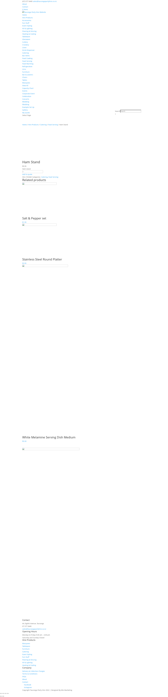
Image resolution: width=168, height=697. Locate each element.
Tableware (26, 36)
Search (117, 111)
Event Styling (27, 26)
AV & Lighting (27, 28)
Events (24, 91)
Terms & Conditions (29, 674)
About (24, 4)
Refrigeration (27, 66)
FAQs (24, 676)
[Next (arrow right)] (3, 696)
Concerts (25, 99)
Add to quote (27, 174)
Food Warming (27, 64)
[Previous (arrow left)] (1, 696)
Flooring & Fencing (29, 31)
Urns (24, 69)
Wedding (25, 102)
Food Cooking (27, 58)
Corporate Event (28, 94)
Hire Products (27, 18)
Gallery (25, 110)
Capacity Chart (27, 88)
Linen (24, 47)
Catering (25, 53)
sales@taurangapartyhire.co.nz (34, 629)
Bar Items (26, 56)
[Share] (3, 693)
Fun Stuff (25, 23)
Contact (25, 7)
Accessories (26, 20)
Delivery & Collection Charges (33, 671)
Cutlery (25, 42)
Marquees (26, 83)
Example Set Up (28, 107)
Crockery (25, 45)
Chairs (24, 77)
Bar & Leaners (27, 75)
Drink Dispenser (28, 50)
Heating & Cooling (29, 34)
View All (25, 85)
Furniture (25, 72)
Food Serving (27, 61)
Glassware (26, 39)
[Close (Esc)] (1, 693)
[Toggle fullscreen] (5, 693)
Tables (24, 80)
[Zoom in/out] (8, 693)
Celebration (26, 96)
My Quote (26, 113)
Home (24, 15)
